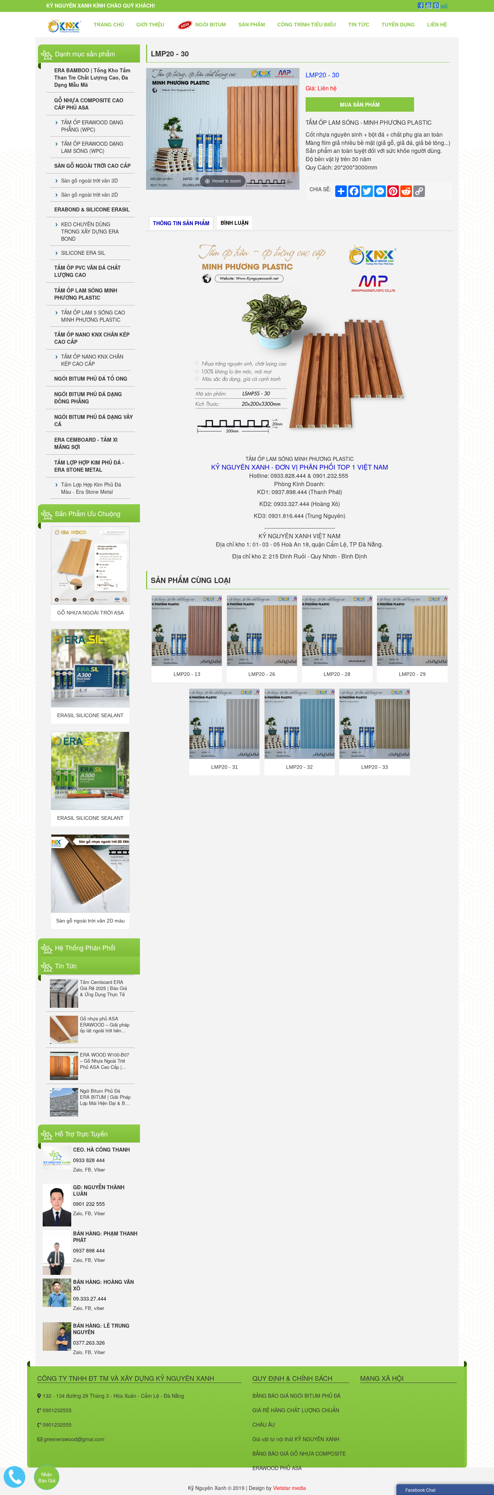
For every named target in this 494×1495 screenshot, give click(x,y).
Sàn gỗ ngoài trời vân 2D (89, 194)
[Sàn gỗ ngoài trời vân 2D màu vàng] (90, 873)
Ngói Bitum (210, 24)
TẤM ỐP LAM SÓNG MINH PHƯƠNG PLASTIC (85, 294)
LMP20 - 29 (412, 674)
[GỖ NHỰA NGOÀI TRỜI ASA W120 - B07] (90, 565)
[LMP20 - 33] (374, 723)
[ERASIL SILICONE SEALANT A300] (90, 668)
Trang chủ (109, 24)
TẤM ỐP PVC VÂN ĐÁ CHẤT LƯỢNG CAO (87, 271)
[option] (223, 129)
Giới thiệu (150, 24)
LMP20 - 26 (261, 674)
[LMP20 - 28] (337, 630)
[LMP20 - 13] (187, 630)
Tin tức (358, 24)
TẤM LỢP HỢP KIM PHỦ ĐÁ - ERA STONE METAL (89, 466)
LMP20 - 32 (299, 767)
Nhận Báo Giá (46, 1477)
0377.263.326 (89, 1342)
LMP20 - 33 (374, 767)
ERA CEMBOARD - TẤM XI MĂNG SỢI (86, 443)
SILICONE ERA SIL (83, 252)
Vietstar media (289, 1487)
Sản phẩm (251, 24)
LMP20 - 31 (224, 767)
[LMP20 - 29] (412, 630)
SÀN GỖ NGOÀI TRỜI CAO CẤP (92, 165)
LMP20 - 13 (187, 674)
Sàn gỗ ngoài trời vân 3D (89, 180)
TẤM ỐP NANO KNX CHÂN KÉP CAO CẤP (91, 338)
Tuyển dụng (398, 24)
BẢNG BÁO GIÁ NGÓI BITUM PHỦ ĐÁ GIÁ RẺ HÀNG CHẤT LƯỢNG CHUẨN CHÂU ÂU (296, 1410)
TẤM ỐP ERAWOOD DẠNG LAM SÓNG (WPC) (92, 147)
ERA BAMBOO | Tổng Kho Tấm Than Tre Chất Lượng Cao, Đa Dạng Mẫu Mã (92, 77)
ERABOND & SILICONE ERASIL (92, 209)
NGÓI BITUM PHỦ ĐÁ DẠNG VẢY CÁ (93, 420)
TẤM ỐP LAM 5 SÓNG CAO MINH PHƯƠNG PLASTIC (93, 316)
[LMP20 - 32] (299, 723)
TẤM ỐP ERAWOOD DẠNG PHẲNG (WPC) (92, 126)
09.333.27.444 (89, 1298)
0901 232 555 (89, 1203)
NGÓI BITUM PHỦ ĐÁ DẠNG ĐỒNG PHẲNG (88, 397)
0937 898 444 (89, 1250)
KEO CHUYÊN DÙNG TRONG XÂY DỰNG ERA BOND (90, 231)
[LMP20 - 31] (224, 723)
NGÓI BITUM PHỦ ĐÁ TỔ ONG (90, 378)
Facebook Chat (420, 1490)
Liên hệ (437, 24)
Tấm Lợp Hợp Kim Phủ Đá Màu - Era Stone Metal (91, 488)
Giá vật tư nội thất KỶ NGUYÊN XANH (295, 1439)
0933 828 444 (89, 1160)
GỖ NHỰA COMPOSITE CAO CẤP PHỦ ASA (88, 104)
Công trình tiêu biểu (306, 24)
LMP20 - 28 (337, 674)
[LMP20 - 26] (262, 630)
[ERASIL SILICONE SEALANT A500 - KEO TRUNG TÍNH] (90, 771)
